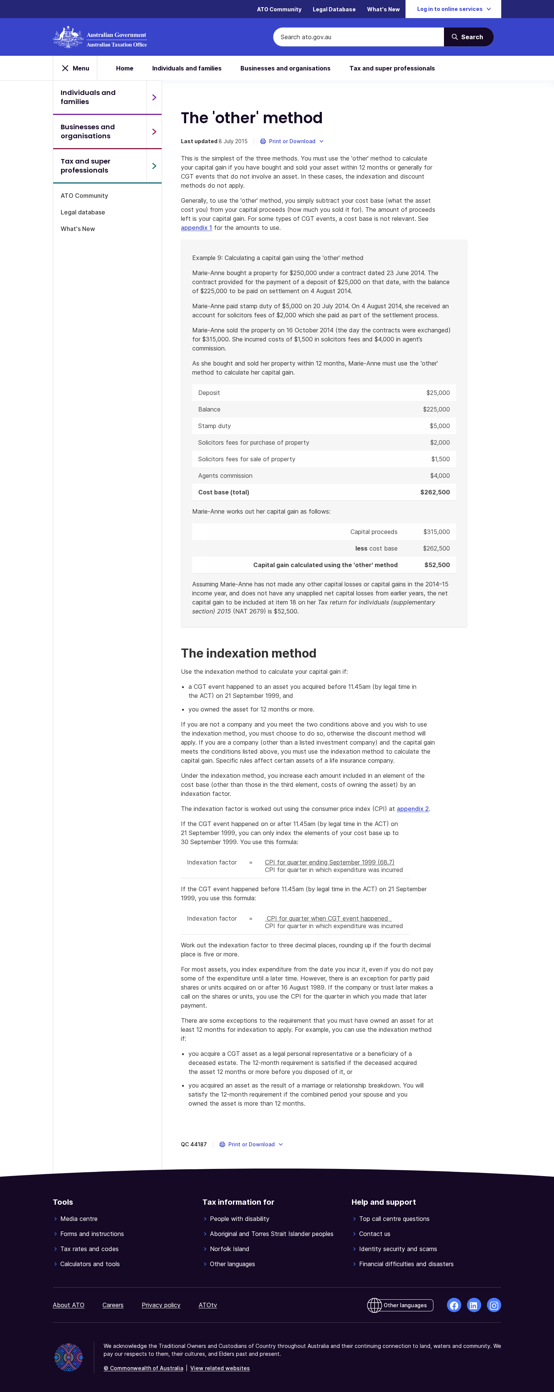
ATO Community (279, 9)
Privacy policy (161, 1305)
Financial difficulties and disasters (406, 1264)
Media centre (79, 1218)
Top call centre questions (394, 1218)
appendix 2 (413, 808)
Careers (113, 1305)
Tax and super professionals (392, 68)
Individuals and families (187, 68)
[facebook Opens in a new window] (454, 1305)
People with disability (239, 1218)
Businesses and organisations (285, 68)
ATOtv (208, 1305)
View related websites (220, 1368)
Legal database (83, 212)
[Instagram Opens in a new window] (494, 1305)
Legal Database (334, 9)
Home (124, 68)
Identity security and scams (398, 1249)
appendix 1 (196, 227)
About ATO (68, 1305)
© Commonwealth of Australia (143, 1368)
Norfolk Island (229, 1249)
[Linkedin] (474, 1305)
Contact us (374, 1234)
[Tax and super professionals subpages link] (154, 165)
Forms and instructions (92, 1234)
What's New (383, 9)
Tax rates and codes (89, 1249)
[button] (292, 141)
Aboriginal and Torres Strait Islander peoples (272, 1234)
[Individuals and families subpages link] (154, 97)
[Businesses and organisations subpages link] (154, 131)
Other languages (232, 1264)
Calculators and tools (90, 1264)
